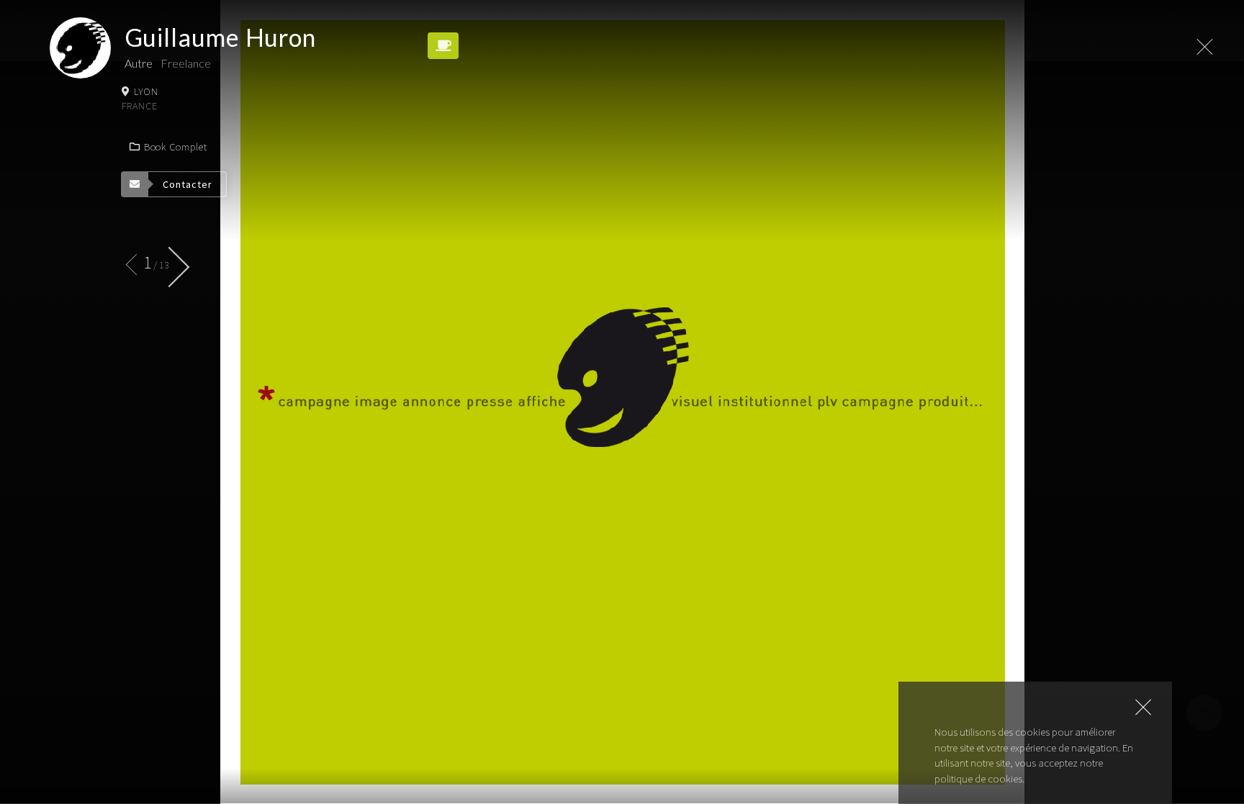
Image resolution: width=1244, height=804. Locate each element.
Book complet (175, 146)
